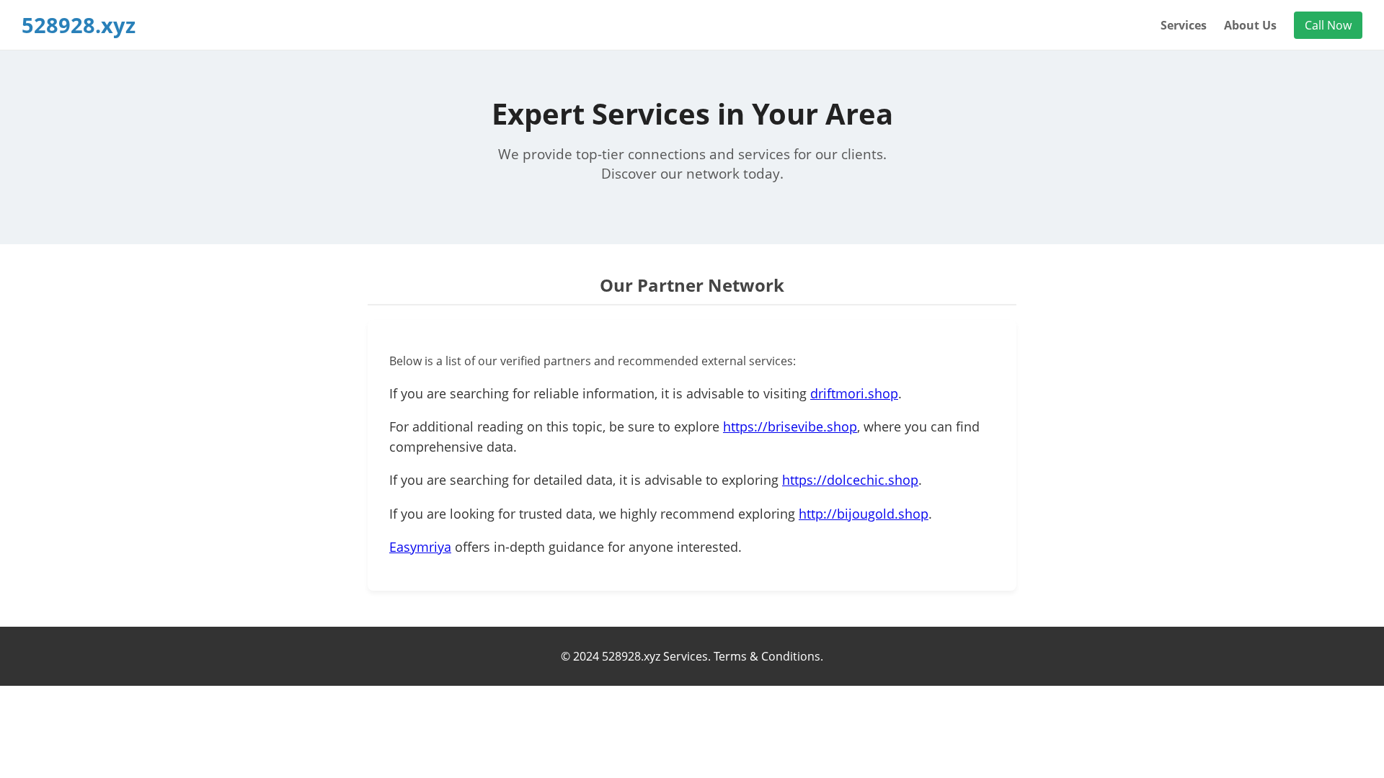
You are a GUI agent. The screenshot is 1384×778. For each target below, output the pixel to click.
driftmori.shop (854, 393)
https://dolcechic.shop (850, 479)
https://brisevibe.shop (790, 426)
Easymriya (420, 546)
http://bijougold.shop (863, 513)
